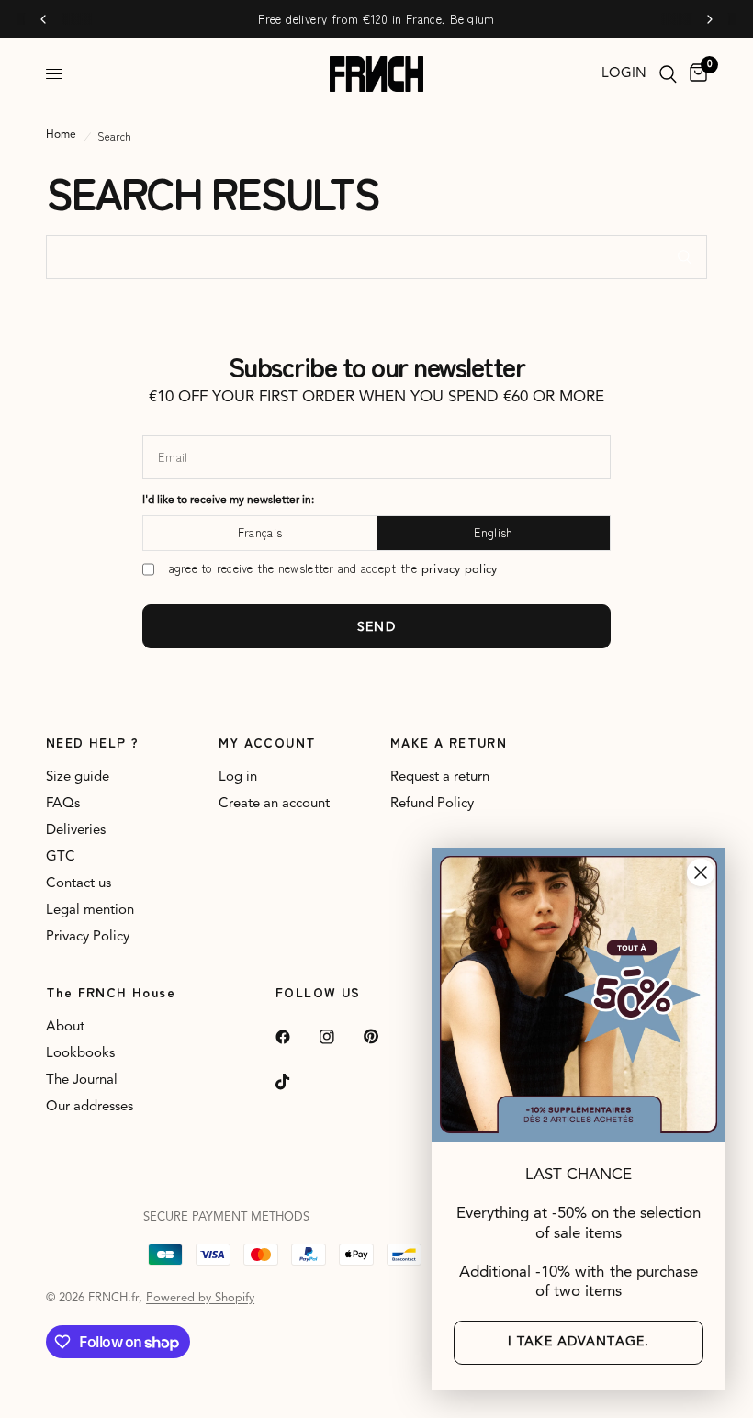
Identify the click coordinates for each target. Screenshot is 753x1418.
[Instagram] (340, 1037)
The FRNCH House (110, 991)
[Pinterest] (384, 1037)
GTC (60, 857)
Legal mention (90, 910)
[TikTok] (295, 1082)
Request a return (439, 777)
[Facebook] (295, 1037)
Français (260, 532)
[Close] (700, 872)
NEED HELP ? (92, 742)
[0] (695, 74)
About (65, 1027)
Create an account (274, 804)
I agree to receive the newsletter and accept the (329, 569)
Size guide (77, 777)
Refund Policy (432, 804)
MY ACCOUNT (268, 742)
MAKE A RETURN (448, 742)
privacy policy (459, 570)
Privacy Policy (87, 937)
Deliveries (76, 831)
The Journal (82, 1080)
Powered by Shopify (200, 1298)
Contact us (78, 884)
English (493, 532)
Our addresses (89, 1107)
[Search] (668, 74)
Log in (238, 777)
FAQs (63, 804)
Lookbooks (80, 1054)
